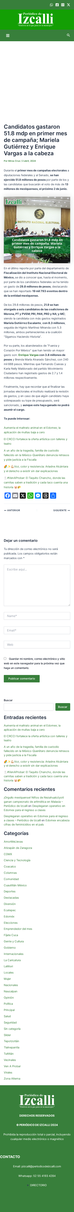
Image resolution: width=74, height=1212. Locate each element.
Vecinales (10, 1060)
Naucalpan (10, 991)
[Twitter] (68, 4)
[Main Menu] (8, 36)
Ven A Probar (12, 1066)
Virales (8, 1072)
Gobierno (10, 947)
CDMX (8, 854)
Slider (7, 1035)
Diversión (10, 904)
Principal (9, 1010)
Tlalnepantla (11, 1047)
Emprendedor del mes (18, 929)
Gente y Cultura (14, 941)
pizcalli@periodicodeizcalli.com (41, 1166)
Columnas (10, 873)
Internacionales (14, 954)
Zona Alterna (12, 1078)
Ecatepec (10, 910)
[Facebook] (57, 4)
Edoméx (9, 916)
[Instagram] (63, 4)
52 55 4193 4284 (44, 1176)
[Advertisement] (37, 80)
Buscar (8, 700)
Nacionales (11, 985)
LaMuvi (8, 966)
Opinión (9, 997)
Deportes (10, 891)
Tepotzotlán (11, 1041)
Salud (7, 1016)
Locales (9, 972)
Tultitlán (9, 1053)
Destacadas (11, 897)
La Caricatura (12, 960)
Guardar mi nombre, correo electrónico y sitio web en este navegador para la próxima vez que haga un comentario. (34, 663)
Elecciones (11, 922)
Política (8, 1003)
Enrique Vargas (28, 355)
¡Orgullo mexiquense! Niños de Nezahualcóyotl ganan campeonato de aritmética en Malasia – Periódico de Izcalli (34, 802)
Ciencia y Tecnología (17, 860)
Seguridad (10, 1022)
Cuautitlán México (15, 885)
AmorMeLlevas (13, 841)
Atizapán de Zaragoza (18, 848)
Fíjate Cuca (11, 935)
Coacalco (10, 866)
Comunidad (11, 879)
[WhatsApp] (51, 4)
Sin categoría (12, 1029)
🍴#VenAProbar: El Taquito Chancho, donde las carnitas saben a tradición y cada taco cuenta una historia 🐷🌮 (36, 482)
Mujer (7, 979)
